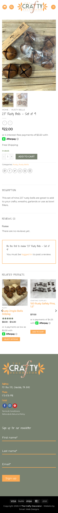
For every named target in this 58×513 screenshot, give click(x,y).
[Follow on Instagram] (9, 405)
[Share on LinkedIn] (30, 170)
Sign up (10, 478)
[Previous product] (10, 123)
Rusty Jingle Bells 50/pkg (12, 312)
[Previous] (6, 55)
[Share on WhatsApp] (4, 170)
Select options (11, 339)
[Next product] (4, 123)
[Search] (11, 7)
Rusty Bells (18, 110)
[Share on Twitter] (15, 170)
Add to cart (26, 156)
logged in (27, 254)
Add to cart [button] (38, 332)
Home (5, 110)
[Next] (51, 55)
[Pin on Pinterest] (25, 170)
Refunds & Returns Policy (13, 414)
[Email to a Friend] (20, 170)
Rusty (15, 164)
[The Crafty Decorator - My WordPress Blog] (32, 7)
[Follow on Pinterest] (15, 405)
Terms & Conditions (11, 411)
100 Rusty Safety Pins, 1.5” (42, 305)
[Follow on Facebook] (4, 405)
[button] (4, 7)
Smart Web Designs (29, 509)
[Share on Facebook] (9, 170)
